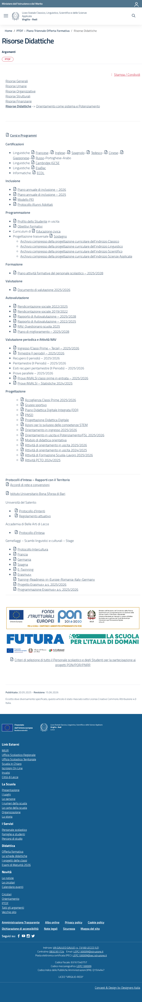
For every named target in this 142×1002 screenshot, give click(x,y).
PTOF (8, 59)
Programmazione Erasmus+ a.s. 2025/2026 (48, 589)
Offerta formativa (12, 851)
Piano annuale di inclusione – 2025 (42, 194)
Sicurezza (69, 928)
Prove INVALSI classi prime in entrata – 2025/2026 (53, 378)
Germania (24, 559)
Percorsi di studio (12, 838)
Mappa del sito (90, 928)
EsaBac (41, 167)
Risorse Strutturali (18, 96)
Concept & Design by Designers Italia (117, 987)
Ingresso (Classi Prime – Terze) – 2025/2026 (48, 348)
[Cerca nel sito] (133, 16)
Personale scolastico (14, 829)
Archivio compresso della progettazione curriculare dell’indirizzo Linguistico (71, 246)
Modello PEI (26, 199)
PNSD (29, 414)
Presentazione (10, 790)
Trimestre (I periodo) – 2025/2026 (41, 353)
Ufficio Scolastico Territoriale (19, 759)
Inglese (60, 152)
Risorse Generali (17, 81)
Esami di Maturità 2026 (16, 865)
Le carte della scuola (14, 807)
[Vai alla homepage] (15, 16)
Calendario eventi (12, 887)
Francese (42, 152)
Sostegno (60, 236)
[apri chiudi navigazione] (6, 16)
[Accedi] (136, 4)
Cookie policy (96, 922)
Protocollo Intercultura (33, 549)
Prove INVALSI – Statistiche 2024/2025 (45, 383)
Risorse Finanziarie (19, 101)
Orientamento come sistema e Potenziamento (68, 106)
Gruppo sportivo (36, 404)
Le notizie (8, 878)
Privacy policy (73, 922)
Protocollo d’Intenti (32, 511)
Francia (23, 554)
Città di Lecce (10, 777)
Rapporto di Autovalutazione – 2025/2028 (47, 316)
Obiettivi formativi (30, 226)
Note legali (51, 928)
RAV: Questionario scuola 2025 (39, 326)
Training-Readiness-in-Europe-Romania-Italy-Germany (56, 579)
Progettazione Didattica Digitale (47, 419)
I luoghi (6, 794)
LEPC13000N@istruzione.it (88, 951)
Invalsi (6, 772)
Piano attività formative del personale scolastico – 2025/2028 (60, 273)
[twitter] (33, 936)
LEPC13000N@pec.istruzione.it (90, 955)
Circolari (6, 894)
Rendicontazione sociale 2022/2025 (43, 306)
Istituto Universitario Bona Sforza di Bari (37, 493)
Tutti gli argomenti (13, 907)
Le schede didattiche (14, 856)
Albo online (52, 922)
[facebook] (18, 936)
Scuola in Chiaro (11, 763)
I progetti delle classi (14, 860)
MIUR (5, 750)
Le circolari (8, 882)
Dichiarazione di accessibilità (20, 928)
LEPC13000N (84, 966)
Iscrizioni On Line (12, 768)
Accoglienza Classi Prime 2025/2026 (50, 399)
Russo (40, 157)
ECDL (40, 172)
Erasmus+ (24, 574)
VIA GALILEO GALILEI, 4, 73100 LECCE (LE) (76, 947)
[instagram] (28, 936)
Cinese (113, 152)
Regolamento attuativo (35, 516)
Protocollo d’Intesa (32, 532)
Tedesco (96, 152)
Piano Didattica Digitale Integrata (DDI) (51, 409)
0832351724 (56, 951)
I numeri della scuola (14, 803)
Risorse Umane (16, 86)
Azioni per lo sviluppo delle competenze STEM (56, 424)
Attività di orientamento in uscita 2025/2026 (56, 445)
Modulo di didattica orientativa (46, 440)
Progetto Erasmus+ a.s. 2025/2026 (42, 584)
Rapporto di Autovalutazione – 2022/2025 (47, 321)
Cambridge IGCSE (48, 162)
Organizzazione (11, 812)
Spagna (23, 564)
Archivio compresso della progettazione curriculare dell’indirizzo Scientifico (71, 251)
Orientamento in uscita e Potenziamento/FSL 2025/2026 (64, 435)
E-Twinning (25, 569)
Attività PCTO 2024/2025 (42, 460)
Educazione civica (48, 231)
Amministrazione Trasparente (21, 922)
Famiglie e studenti (13, 834)
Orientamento (10, 898)
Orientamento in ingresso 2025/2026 (51, 429)
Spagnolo (78, 152)
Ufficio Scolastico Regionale (19, 755)
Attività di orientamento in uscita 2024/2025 (56, 450)
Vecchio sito (9, 912)
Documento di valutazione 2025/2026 (44, 289)
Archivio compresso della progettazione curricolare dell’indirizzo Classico (69, 241)
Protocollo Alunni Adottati (35, 204)
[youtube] (23, 936)
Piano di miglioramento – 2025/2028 (43, 331)
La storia (7, 816)
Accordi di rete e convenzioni (30, 484)
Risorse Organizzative (21, 91)
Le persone (8, 799)
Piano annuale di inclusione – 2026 (42, 189)
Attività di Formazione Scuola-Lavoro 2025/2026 (59, 455)
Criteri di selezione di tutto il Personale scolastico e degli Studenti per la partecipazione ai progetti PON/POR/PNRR (75, 662)
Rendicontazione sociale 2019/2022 (43, 311)
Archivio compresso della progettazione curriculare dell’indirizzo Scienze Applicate (76, 256)
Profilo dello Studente (32, 221)
